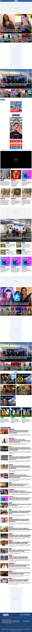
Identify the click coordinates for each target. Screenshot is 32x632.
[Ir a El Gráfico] (16, 1)
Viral (10, 446)
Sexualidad (11, 496)
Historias (10, 464)
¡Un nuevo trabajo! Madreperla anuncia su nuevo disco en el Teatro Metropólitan (8, 382)
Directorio (13, 624)
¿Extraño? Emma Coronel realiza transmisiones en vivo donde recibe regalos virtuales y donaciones (19, 441)
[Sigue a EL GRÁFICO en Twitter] (15, 627)
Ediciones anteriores (16, 115)
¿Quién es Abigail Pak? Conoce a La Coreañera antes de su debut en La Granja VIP (20, 491)
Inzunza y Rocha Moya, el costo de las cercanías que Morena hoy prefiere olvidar (7, 404)
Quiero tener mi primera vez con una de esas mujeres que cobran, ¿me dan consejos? (20, 498)
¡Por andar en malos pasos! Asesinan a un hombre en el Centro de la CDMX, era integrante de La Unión (5, 94)
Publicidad (25, 624)
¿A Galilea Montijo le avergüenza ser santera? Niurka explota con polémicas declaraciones (15, 94)
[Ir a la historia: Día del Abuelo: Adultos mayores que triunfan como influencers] (4, 505)
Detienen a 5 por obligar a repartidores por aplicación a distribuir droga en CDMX (19, 542)
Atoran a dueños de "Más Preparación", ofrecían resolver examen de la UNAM (18, 557)
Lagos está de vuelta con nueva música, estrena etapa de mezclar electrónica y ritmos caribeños (19, 432)
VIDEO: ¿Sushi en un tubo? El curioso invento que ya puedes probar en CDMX (19, 550)
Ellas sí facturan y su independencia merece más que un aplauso (8, 393)
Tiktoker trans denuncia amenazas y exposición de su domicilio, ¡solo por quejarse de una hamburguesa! (20, 476)
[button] (11, 138)
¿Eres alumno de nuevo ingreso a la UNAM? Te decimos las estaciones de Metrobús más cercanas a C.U (20, 458)
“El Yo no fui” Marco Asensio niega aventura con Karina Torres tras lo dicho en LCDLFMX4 (26, 312)
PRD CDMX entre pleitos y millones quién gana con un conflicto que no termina (24, 382)
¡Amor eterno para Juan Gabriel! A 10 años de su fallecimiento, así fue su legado (16, 312)
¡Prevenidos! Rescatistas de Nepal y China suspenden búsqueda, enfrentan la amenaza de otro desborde (20, 449)
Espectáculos (4, 28)
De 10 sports (20, 618)
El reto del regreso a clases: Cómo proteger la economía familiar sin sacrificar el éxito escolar (20, 512)
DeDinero (25, 618)
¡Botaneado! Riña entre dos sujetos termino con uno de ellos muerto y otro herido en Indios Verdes (15, 85)
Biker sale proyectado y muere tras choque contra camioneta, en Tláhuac (19, 573)
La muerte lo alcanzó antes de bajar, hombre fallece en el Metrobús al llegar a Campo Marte (26, 39)
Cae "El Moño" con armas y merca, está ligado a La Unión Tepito (5, 40)
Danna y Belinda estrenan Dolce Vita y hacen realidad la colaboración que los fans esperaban (16, 39)
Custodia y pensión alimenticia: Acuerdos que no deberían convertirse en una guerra (23, 393)
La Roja (2, 34)
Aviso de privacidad (8, 624)
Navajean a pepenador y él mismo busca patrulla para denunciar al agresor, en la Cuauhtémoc (19, 520)
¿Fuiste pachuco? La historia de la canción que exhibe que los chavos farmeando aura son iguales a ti (19, 467)
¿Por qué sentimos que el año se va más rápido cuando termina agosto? (18, 484)
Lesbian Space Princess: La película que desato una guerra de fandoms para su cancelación (26, 94)
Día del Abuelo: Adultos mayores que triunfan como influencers (20, 505)
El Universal (6, 618)
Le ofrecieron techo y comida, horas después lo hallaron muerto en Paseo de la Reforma (20, 536)
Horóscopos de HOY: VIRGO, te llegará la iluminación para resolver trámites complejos (20, 529)
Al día (10, 455)
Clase (15, 618)
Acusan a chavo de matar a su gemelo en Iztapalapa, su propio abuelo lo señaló (19, 580)
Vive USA (11, 618)
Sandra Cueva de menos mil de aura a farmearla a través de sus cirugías (13, 30)
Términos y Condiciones (19, 624)
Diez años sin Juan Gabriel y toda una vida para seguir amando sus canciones (19, 565)
